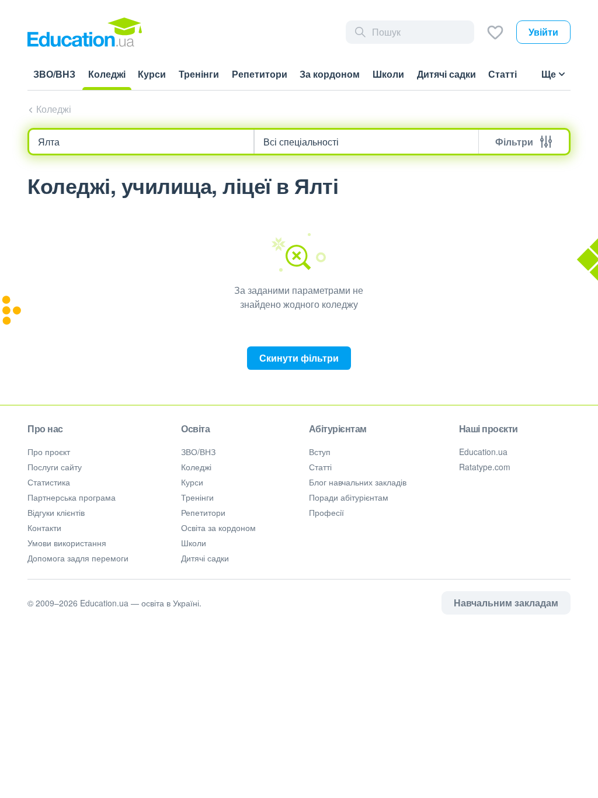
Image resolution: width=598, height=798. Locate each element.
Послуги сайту (54, 467)
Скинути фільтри (299, 358)
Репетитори (203, 512)
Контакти (44, 527)
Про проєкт (48, 451)
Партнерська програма (71, 497)
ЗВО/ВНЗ (198, 451)
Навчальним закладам (506, 602)
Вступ (320, 451)
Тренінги (197, 497)
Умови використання (66, 543)
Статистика (48, 482)
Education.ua (483, 451)
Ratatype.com (484, 467)
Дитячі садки (205, 558)
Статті (320, 467)
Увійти (543, 32)
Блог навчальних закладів (357, 482)
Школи (193, 543)
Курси (192, 482)
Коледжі (53, 109)
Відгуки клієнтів (56, 512)
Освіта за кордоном (218, 527)
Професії (326, 512)
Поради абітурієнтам (348, 497)
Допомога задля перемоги (77, 558)
